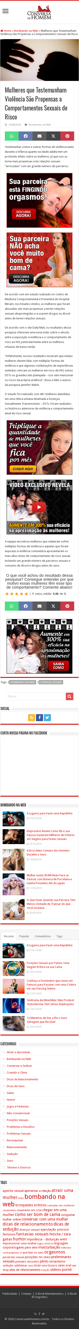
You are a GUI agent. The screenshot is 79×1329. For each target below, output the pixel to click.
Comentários (43, 936)
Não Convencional (18, 1113)
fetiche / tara (60, 1234)
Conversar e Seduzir (19, 1065)
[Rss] (31, 717)
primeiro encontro (27, 1261)
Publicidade (9, 1293)
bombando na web (23, 682)
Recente (9, 936)
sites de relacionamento (24, 1269)
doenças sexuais (51, 682)
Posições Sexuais (17, 1120)
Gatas (10, 1093)
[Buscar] (69, 696)
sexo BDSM (34, 1265)
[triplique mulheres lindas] (39, 447)
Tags (59, 936)
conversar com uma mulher (45, 1219)
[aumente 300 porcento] (39, 646)
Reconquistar (15, 1140)
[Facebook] (39, 717)
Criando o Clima (17, 1072)
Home (7, 30)
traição (45, 1269)
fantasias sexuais (32, 1234)
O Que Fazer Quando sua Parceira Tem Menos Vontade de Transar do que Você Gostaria (51, 903)
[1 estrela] (7, 594)
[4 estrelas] (21, 594)
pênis (44, 1261)
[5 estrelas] (26, 594)
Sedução (12, 1154)
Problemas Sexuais (19, 1133)
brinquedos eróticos (31, 1205)
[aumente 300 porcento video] (39, 506)
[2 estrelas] (12, 594)
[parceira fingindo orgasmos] (39, 200)
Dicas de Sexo (16, 1086)
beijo (21, 1198)
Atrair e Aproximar (18, 1052)
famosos (9, 1234)
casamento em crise (29, 1210)
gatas (7, 1239)
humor (19, 1239)
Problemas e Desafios (20, 1126)
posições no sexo (37, 1257)
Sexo (10, 1160)
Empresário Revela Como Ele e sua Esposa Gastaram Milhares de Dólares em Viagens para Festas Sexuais (51, 835)
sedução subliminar (15, 1265)
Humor (11, 1099)
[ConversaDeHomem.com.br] (39, 11)
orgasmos (54, 1252)
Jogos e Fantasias (18, 1106)
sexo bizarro (49, 1265)
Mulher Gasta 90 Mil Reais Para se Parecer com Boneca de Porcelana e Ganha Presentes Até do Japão (49, 879)
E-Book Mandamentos (49, 1293)
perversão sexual (13, 1257)
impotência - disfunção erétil (47, 1239)
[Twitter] (47, 717)
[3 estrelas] (16, 594)
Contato (26, 1293)
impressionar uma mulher (20, 1243)
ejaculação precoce (55, 1229)
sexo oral (64, 1265)
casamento (9, 1210)
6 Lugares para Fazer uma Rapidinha (49, 813)
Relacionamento (17, 1147)
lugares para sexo (26, 1247)
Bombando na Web (26, 30)
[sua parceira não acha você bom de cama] (39, 259)
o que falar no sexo (32, 1252)
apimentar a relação (37, 1191)
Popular (24, 936)
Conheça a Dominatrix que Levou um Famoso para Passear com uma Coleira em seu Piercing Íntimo (51, 984)
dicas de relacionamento (28, 1224)
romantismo (57, 1261)
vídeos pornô (61, 1269)
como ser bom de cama (37, 1214)
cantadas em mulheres (61, 1205)
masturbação (49, 1247)
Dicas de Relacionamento (22, 1079)
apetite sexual (13, 1191)
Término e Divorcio (19, 1167)
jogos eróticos (45, 1243)
